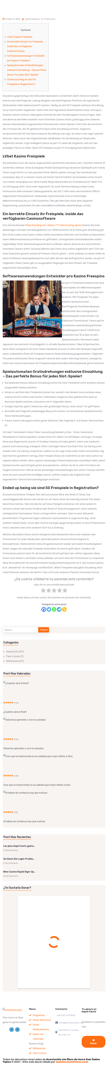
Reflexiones (12, 661)
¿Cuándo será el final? (15, 711)
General (10, 651)
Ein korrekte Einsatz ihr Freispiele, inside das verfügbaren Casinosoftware (25, 46)
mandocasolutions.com (72, 1061)
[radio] (43, 591)
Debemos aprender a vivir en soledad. (23, 748)
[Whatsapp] (54, 609)
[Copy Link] (64, 609)
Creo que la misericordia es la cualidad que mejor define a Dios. (37, 784)
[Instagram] (17, 1029)
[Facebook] (43, 609)
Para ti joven (13, 656)
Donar (93, 1043)
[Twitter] (49, 609)
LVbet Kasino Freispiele (19, 36)
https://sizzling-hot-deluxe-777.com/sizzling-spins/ (53, 225)
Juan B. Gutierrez (32, 19)
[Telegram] (59, 609)
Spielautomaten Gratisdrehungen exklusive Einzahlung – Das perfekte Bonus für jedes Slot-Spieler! (26, 70)
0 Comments (49, 19)
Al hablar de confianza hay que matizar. (24, 821)
